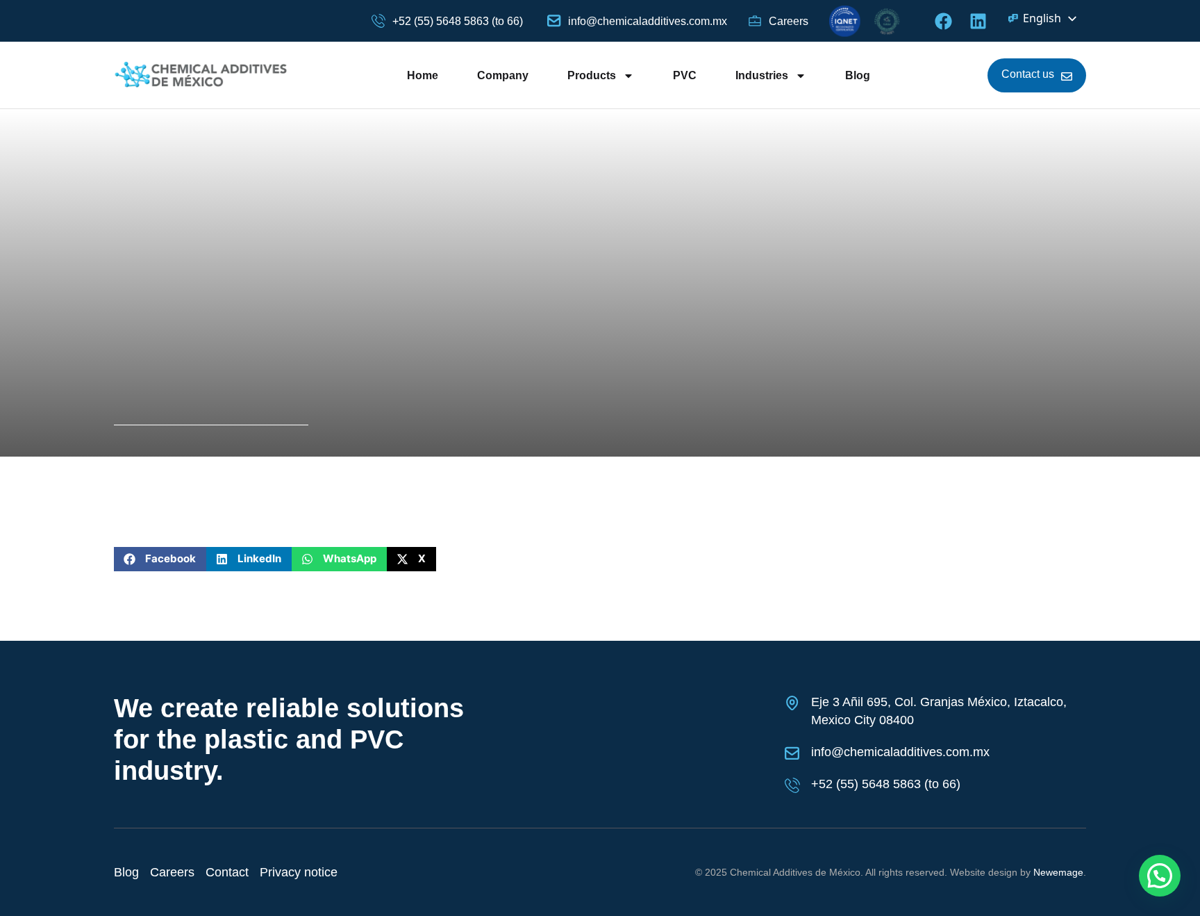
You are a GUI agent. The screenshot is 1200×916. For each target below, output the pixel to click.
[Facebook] (943, 21)
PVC (685, 75)
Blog (857, 75)
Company (502, 75)
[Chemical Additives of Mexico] (201, 75)
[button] (160, 559)
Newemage (1058, 872)
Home (422, 75)
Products (591, 75)
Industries (761, 75)
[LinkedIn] (978, 21)
